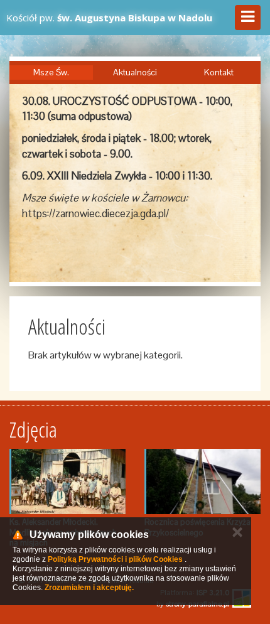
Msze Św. (51, 72)
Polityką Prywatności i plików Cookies (115, 559)
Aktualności (135, 72)
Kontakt (219, 72)
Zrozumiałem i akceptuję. (89, 587)
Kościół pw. (109, 17)
